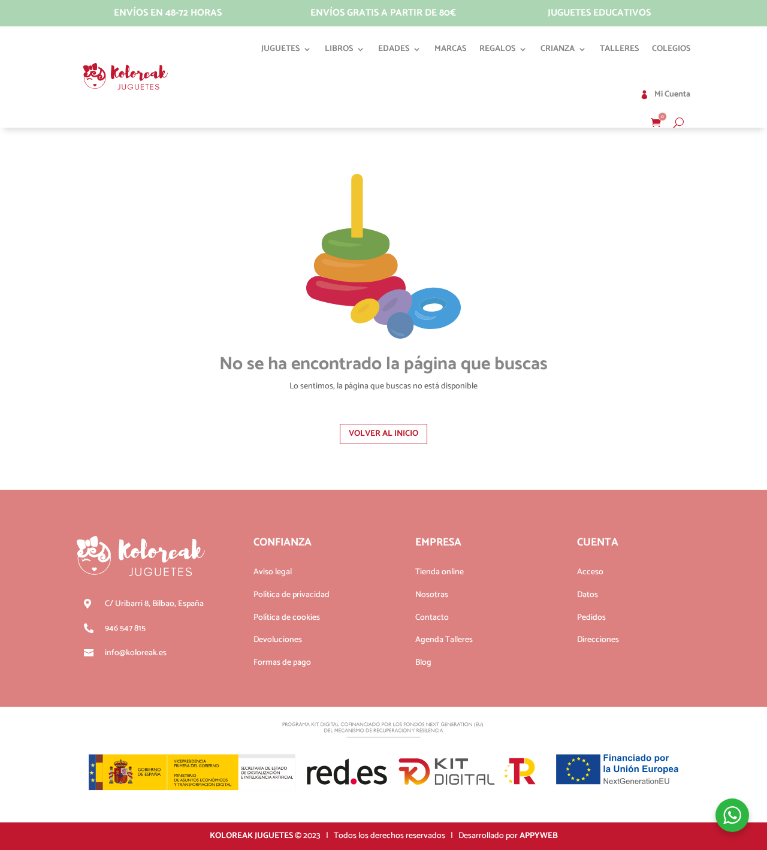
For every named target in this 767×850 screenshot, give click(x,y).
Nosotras (431, 595)
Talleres (619, 49)
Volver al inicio (383, 434)
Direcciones (598, 640)
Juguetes (280, 49)
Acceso (590, 572)
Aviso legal (272, 572)
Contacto (432, 618)
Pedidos (591, 618)
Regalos (497, 49)
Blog (423, 663)
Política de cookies (286, 618)
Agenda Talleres (444, 640)
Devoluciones (277, 640)
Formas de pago (282, 663)
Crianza (557, 49)
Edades (393, 49)
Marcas (450, 49)
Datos (587, 595)
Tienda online (439, 572)
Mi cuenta (672, 94)
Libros (339, 49)
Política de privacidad (291, 595)
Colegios (671, 49)
